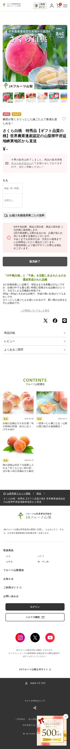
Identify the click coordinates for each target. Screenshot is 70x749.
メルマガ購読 (33, 617)
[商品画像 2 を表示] (19, 98)
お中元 (9, 562)
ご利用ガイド (11, 587)
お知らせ (8, 578)
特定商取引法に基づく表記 (35, 725)
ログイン (35, 607)
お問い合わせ (11, 596)
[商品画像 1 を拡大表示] (35, 57)
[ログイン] (52, 6)
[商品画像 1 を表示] (8, 98)
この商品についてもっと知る (35, 310)
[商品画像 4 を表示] (42, 98)
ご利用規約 (20, 719)
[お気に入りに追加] (64, 119)
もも (8, 556)
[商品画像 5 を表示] (54, 98)
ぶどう (41, 556)
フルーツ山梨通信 (13, 570)
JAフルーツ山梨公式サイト (33, 669)
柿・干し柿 (43, 562)
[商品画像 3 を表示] (31, 98)
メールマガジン (23, 163)
